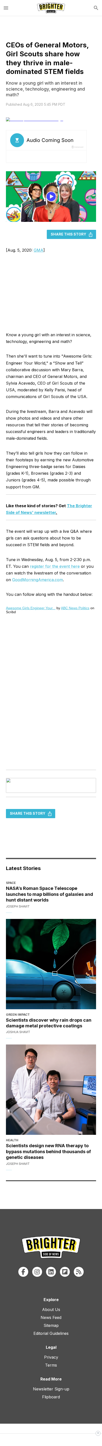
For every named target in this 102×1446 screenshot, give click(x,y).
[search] (96, 8)
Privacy (51, 1357)
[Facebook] (23, 1272)
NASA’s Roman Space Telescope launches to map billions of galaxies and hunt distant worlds (49, 894)
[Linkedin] (51, 1272)
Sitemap (51, 1325)
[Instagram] (37, 1272)
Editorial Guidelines (51, 1333)
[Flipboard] (65, 1272)
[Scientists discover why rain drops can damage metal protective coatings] (51, 964)
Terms (51, 1365)
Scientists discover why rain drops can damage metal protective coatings (48, 1022)
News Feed (51, 1317)
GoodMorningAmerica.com (37, 579)
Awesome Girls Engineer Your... (30, 608)
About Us (51, 1309)
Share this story (68, 234)
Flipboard (51, 1396)
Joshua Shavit (18, 1032)
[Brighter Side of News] (51, 8)
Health (12, 1140)
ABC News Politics (75, 608)
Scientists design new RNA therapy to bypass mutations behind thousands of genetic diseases (48, 1151)
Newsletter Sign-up (51, 1388)
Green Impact (18, 1014)
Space (11, 883)
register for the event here (55, 566)
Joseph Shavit (18, 906)
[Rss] (79, 1272)
